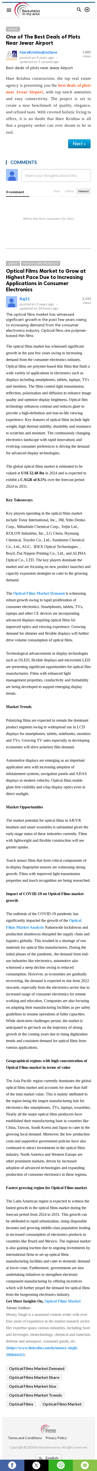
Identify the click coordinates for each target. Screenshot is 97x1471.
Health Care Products (40, 263)
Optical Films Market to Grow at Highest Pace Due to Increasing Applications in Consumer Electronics (46, 280)
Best (57, 191)
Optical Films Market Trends (35, 1395)
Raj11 (25, 298)
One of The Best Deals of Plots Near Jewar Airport (43, 40)
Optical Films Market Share (34, 1377)
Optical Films (21, 1404)
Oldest (69, 191)
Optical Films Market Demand (39, 593)
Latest (13, 29)
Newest (83, 191)
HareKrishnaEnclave (38, 52)
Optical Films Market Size (32, 1386)
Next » (79, 143)
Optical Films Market (63, 1301)
